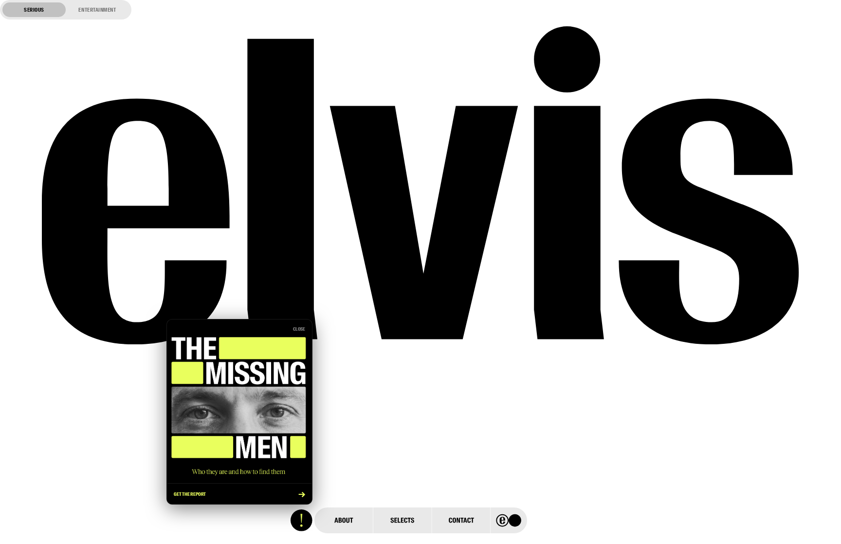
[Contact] (461, 520)
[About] (343, 520)
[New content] (301, 520)
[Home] (509, 520)
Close (299, 329)
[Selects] (402, 520)
